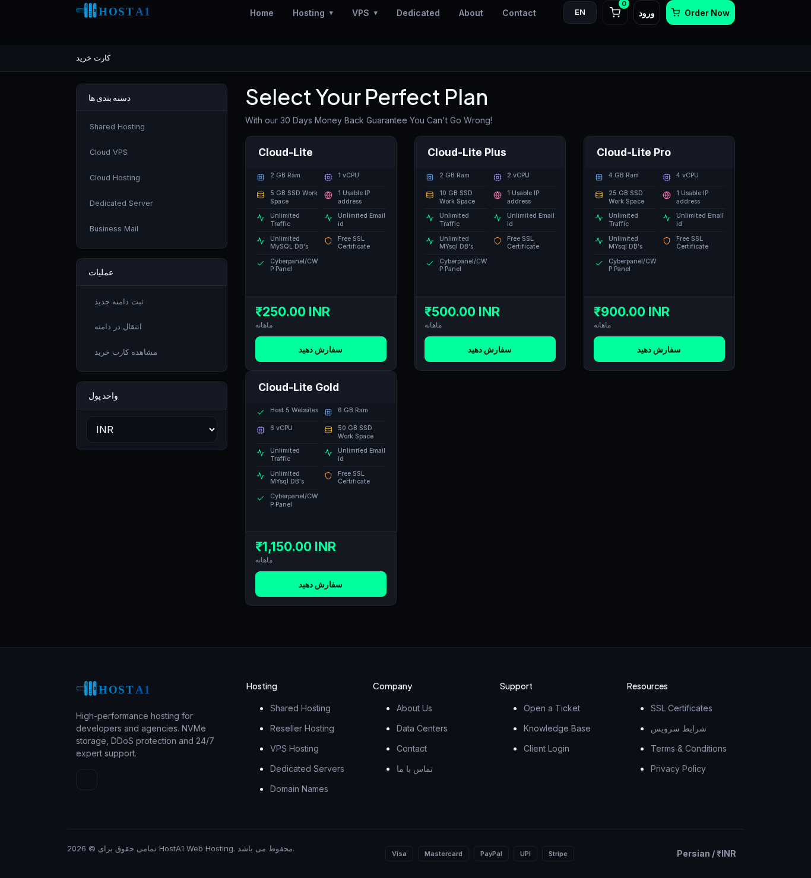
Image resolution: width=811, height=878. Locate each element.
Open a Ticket (552, 708)
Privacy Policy (678, 769)
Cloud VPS (109, 152)
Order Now (707, 13)
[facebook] (86, 779)
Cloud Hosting (115, 177)
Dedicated (418, 13)
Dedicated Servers (307, 769)
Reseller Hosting (302, 728)
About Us (414, 708)
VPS (365, 13)
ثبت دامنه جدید (117, 301)
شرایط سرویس (679, 728)
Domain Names (299, 789)
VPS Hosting (294, 748)
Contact (519, 13)
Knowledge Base (557, 728)
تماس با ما (415, 769)
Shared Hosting (117, 126)
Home (262, 13)
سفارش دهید (321, 349)
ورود (647, 13)
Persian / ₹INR (706, 853)
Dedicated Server (121, 203)
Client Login (546, 748)
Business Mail (114, 228)
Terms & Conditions (689, 748)
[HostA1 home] (112, 12)
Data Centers (422, 728)
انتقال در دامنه (116, 326)
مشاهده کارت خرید (123, 352)
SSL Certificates (681, 708)
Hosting (313, 13)
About (471, 13)
